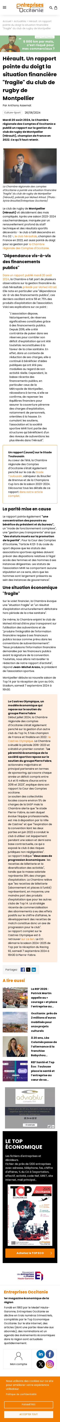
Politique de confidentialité (21, 1394)
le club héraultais (25, 236)
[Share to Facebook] (23, 970)
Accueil (7, 21)
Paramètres (29, 1404)
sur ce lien (27, 939)
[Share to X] (28, 970)
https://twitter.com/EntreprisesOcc (40, 1364)
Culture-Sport (12, 112)
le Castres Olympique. (29, 739)
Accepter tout (29, 1414)
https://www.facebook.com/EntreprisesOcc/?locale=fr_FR (50, 1354)
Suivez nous (40, 1354)
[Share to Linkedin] (34, 970)
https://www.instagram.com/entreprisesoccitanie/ (50, 1364)
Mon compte (18, 1364)
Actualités (20, 21)
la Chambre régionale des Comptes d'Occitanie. (26, 246)
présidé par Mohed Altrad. (40, 287)
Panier (55, 8)
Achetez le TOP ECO (30, 1253)
